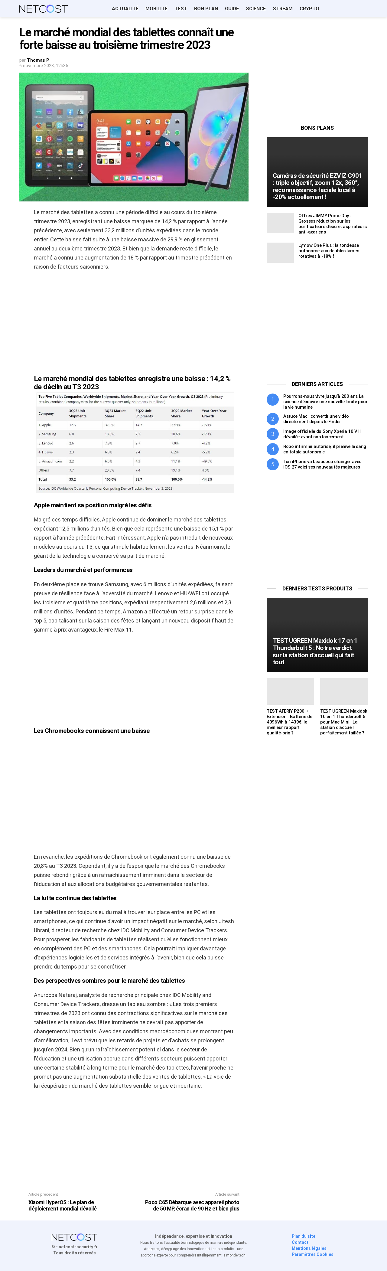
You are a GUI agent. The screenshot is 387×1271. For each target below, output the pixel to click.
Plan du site (303, 1236)
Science (256, 8)
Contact (300, 1242)
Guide (232, 8)
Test (180, 8)
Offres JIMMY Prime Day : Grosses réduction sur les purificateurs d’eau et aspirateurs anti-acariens (332, 224)
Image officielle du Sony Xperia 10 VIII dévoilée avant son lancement (321, 434)
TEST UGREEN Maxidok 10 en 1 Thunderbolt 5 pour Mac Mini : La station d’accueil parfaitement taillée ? (343, 722)
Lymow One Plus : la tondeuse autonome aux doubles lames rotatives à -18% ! (328, 251)
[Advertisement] (134, 319)
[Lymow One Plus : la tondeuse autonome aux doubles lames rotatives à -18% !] (280, 253)
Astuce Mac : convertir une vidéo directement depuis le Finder (316, 418)
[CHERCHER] (364, 9)
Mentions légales (309, 1248)
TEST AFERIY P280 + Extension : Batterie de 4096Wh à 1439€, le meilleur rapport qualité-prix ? (289, 722)
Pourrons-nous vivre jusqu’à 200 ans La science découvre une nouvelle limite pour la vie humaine (325, 402)
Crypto (309, 8)
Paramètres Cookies (312, 1254)
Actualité (125, 8)
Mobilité (156, 8)
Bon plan (206, 8)
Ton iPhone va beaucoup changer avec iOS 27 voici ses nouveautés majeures (322, 464)
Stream (283, 8)
